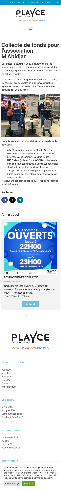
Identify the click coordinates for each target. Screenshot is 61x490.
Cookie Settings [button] (12, 483)
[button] (30, 28)
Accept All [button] (28, 483)
